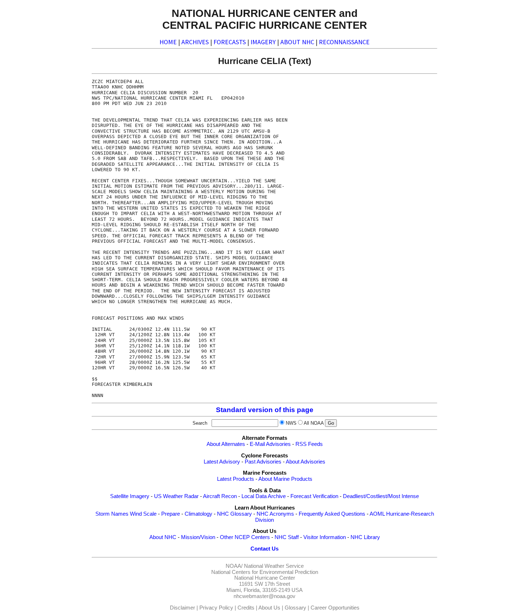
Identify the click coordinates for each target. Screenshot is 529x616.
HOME (168, 42)
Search (201, 423)
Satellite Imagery (129, 496)
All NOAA (314, 423)
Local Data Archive (263, 496)
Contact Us (264, 549)
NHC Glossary (234, 514)
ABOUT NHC (297, 42)
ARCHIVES (195, 42)
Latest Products (235, 479)
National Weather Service (274, 566)
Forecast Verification (314, 496)
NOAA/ (234, 566)
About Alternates (226, 444)
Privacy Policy (216, 608)
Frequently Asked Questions (332, 514)
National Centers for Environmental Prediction (264, 572)
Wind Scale (143, 514)
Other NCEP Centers (245, 537)
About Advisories (305, 462)
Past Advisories (263, 462)
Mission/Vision (198, 537)
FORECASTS (229, 42)
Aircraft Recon (220, 496)
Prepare (170, 514)
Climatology (198, 514)
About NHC (162, 537)
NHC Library (365, 537)
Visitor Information (324, 537)
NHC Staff (287, 537)
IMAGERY (263, 42)
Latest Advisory (222, 462)
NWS (291, 423)
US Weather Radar (176, 496)
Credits (246, 608)
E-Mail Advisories (270, 444)
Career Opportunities (335, 608)
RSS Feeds (309, 444)
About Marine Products (285, 479)
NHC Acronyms (275, 514)
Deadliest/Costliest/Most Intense (381, 496)
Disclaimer (182, 608)
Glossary (295, 608)
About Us (269, 608)
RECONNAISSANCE (344, 42)
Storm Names (111, 514)
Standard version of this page (264, 410)
